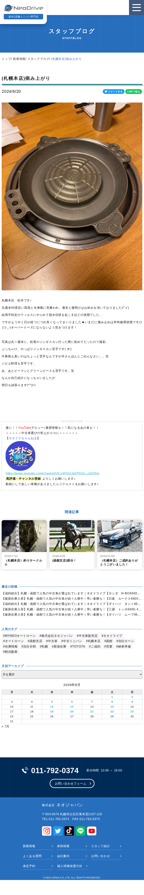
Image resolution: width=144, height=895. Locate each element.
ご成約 (95, 646)
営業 (109, 646)
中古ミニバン (72, 641)
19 (52, 711)
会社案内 (63, 856)
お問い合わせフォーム (70, 783)
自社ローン (126, 641)
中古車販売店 (88, 635)
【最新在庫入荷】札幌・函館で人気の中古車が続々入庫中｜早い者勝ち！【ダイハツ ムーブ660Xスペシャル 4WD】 (72, 614)
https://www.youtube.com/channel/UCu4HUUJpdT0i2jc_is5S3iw (52, 473)
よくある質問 (32, 856)
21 (92, 711)
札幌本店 (94, 641)
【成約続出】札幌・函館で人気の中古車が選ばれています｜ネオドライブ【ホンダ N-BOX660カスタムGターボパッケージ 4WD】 (72, 593)
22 (112, 711)
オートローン (14, 641)
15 (112, 706)
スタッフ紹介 (100, 846)
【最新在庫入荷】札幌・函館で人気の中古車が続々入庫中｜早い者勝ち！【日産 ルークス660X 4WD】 (72, 598)
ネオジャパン (62, 805)
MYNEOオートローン (20, 635)
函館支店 (36, 641)
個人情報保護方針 (69, 866)
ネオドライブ (112, 635)
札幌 (45, 646)
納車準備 (124, 646)
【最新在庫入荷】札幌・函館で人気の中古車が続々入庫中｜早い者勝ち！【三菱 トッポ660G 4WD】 (72, 609)
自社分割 (29, 646)
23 (132, 711)
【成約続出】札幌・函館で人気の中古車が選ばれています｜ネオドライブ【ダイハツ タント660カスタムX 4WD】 (72, 603)
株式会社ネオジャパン (57, 635)
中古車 (52, 641)
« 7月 (5, 726)
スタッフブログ (38, 58)
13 (72, 706)
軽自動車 (11, 651)
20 (72, 711)
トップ (6, 58)
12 (52, 706)
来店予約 (29, 866)
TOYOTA (78, 646)
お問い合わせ (100, 856)
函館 (109, 641)
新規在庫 (60, 646)
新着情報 (19, 58)
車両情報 (63, 846)
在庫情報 (11, 646)
